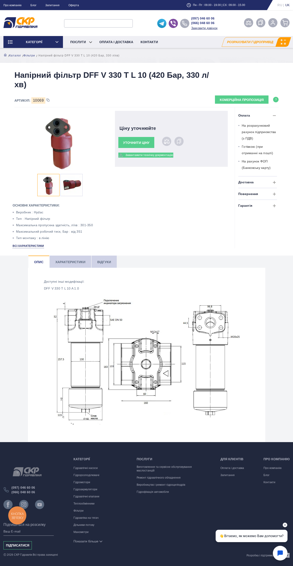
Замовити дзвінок (204, 28)
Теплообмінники (84, 503)
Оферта (73, 5)
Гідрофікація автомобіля (153, 492)
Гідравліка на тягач (85, 517)
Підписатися (17, 545)
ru (279, 5)
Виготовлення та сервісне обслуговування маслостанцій (164, 468)
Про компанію (12, 5)
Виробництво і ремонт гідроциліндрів (161, 484)
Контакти (149, 42)
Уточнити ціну (136, 143)
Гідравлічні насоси (85, 468)
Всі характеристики (28, 246)
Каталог (15, 55)
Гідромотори (81, 482)
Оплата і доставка (116, 42)
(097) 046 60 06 (202, 18)
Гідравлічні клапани (86, 496)
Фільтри (29, 55)
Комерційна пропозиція (242, 100)
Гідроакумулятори (85, 489)
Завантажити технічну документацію (149, 155)
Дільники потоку (83, 525)
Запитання (52, 5)
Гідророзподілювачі (86, 475)
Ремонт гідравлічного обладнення (159, 477)
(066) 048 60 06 (202, 23)
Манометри (81, 532)
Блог (33, 5)
